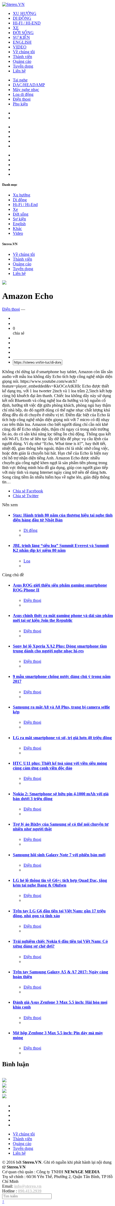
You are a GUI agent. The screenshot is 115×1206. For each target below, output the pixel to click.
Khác (17, 228)
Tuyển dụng (23, 66)
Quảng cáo (22, 61)
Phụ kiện (20, 104)
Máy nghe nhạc (26, 89)
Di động (20, 199)
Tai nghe (20, 80)
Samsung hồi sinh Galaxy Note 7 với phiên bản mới (59, 855)
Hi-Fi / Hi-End (25, 204)
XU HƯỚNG (24, 13)
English (19, 223)
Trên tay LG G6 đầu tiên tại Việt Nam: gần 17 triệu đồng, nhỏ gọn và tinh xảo (59, 913)
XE (16, 28)
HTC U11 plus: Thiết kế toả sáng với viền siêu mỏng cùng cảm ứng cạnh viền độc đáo (60, 765)
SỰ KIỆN (21, 37)
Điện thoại (21, 99)
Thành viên (22, 56)
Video (18, 233)
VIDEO (19, 47)
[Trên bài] (4, 283)
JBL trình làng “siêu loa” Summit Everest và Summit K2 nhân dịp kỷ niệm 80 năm (61, 548)
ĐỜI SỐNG (23, 32)
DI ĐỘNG (22, 18)
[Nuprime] (4, 1091)
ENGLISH (22, 42)
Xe (15, 209)
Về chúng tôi (24, 52)
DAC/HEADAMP (29, 85)
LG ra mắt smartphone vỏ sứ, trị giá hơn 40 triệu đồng (62, 737)
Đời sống (20, 214)
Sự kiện (19, 219)
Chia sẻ (28, 491)
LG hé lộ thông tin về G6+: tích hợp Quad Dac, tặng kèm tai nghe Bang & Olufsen (60, 882)
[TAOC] (4, 1096)
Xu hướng (21, 195)
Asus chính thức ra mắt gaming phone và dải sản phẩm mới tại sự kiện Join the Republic (63, 618)
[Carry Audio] (4, 1086)
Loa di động (23, 94)
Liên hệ (19, 71)
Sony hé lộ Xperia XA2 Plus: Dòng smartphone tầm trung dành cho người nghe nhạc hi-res (60, 648)
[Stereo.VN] (13, 4)
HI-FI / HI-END (27, 23)
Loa (27, 561)
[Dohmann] (4, 1081)
